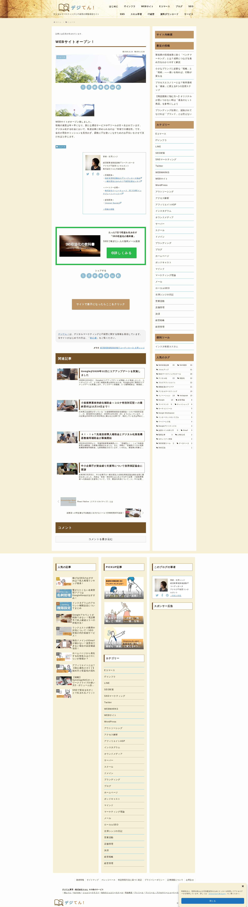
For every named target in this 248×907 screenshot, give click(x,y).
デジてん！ (63, 334)
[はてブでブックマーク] (94, 87)
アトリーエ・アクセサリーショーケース (162, 893)
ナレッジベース (108, 880)
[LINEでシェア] (100, 87)
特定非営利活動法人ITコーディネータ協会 (122, 178)
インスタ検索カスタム (167, 346)
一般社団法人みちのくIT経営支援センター (122, 181)
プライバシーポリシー (217, 893)
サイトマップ (93, 880)
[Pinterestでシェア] (106, 87)
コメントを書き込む (101, 539)
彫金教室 (129, 893)
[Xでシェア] (83, 87)
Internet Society (112, 203)
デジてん (66, 889)
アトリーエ (139, 893)
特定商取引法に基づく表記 (130, 880)
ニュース (62, 147)
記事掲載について (175, 880)
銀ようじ (68, 893)
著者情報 (80, 880)
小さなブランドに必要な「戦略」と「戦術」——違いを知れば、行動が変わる (174, 72)
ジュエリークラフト (91, 893)
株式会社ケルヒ (81, 889)
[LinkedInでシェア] (112, 87)
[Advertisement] (172, 631)
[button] (243, 886)
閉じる (213, 901)
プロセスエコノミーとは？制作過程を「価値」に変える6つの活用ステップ (174, 86)
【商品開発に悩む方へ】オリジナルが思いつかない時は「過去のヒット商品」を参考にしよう (174, 100)
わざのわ (77, 893)
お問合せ (190, 880)
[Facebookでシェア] (89, 87)
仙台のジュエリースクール (112, 893)
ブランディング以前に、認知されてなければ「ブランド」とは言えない (174, 112)
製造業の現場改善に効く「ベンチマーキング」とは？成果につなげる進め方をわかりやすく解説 (174, 58)
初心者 (93, 338)
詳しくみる (123, 253)
